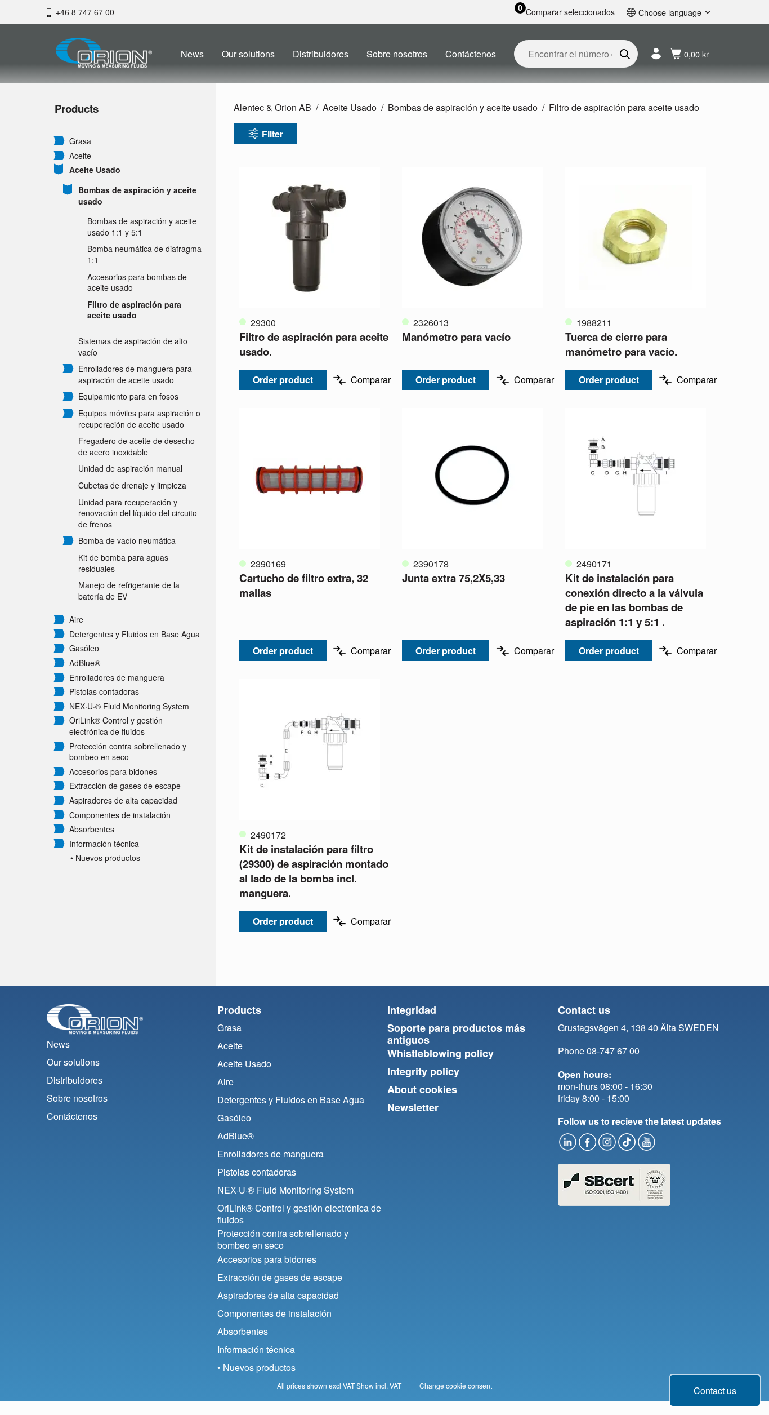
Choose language (669, 12)
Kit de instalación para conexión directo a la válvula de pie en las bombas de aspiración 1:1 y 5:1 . (634, 600)
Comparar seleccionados (570, 12)
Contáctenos (470, 53)
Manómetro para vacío (456, 336)
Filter (272, 133)
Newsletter (413, 1107)
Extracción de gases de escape (125, 785)
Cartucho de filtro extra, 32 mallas (303, 585)
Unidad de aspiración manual (130, 468)
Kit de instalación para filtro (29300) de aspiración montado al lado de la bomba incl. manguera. (313, 871)
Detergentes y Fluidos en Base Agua (134, 634)
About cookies (422, 1089)
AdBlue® (84, 663)
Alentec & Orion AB (272, 107)
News (192, 53)
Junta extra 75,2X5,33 (453, 577)
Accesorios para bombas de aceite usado (137, 283)
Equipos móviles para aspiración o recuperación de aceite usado (139, 419)
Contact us (715, 1390)
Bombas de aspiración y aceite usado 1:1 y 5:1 (141, 227)
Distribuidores (320, 53)
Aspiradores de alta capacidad (123, 800)
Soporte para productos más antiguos (456, 1034)
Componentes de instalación (120, 815)
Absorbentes (91, 829)
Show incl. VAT (378, 1385)
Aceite (80, 155)
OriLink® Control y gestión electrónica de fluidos (116, 726)
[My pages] (656, 54)
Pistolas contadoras (104, 691)
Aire (76, 619)
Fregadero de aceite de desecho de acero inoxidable (136, 447)
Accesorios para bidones (113, 771)
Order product (283, 379)
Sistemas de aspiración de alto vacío (132, 347)
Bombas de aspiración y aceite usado (137, 196)
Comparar (371, 379)
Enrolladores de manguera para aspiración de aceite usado (135, 374)
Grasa (80, 141)
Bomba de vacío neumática (127, 540)
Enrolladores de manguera (116, 677)
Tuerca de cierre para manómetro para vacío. (621, 344)
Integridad (411, 1010)
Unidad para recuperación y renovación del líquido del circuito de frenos (137, 513)
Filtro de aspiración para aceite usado (134, 310)
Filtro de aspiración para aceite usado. (313, 344)
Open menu (59, 140)
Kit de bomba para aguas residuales (123, 563)
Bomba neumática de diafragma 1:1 (144, 254)
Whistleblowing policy (440, 1053)
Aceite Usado (94, 170)
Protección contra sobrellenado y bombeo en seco (127, 752)
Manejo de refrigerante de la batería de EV (129, 591)
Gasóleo (84, 648)
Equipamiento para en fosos (128, 396)
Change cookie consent (455, 1385)
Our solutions (248, 53)
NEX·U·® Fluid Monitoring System (129, 706)
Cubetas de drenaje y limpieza (132, 485)
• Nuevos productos (105, 858)
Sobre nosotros (396, 53)
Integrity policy (423, 1071)
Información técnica (104, 844)
